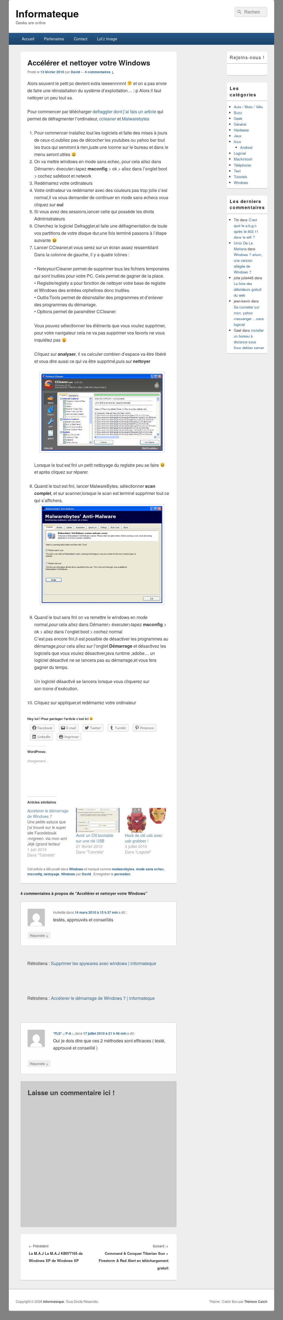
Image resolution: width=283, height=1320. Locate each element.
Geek (238, 118)
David (75, 71)
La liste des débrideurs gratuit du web (247, 289)
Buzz (238, 112)
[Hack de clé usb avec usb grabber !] (146, 820)
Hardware (241, 130)
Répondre (39, 935)
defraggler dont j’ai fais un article (124, 111)
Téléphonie (242, 165)
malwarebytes (123, 868)
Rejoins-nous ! (247, 57)
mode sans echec (150, 868)
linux (237, 141)
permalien (122, 873)
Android (246, 147)
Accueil (28, 38)
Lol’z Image (107, 38)
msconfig (34, 873)
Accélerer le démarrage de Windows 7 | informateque (103, 998)
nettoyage (51, 873)
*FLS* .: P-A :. (63, 1033)
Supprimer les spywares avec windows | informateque (103, 963)
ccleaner (107, 118)
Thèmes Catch (255, 1301)
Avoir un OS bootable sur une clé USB (94, 838)
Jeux (238, 135)
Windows (76, 868)
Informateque (47, 13)
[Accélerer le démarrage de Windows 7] (51, 833)
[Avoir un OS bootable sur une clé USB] (97, 820)
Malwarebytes (135, 118)
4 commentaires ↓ (99, 71)
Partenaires (54, 38)
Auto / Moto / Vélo (248, 106)
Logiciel (240, 153)
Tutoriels (240, 176)
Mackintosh (243, 159)
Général (240, 124)
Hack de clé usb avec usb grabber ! (143, 838)
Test (237, 170)
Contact (80, 38)
